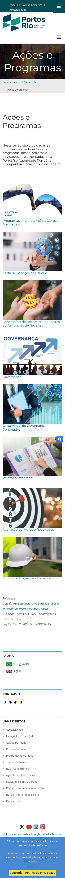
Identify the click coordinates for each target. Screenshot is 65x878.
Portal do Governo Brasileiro (26, 5)
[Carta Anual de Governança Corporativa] (32, 404)
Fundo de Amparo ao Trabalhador (29, 578)
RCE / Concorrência (17, 768)
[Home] (24, 22)
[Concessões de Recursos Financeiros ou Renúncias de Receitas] (32, 300)
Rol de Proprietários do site (22, 794)
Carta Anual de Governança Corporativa (24, 427)
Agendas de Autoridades (20, 775)
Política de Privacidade (40, 872)
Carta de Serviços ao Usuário (25, 273)
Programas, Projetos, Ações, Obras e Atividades (31, 222)
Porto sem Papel (16, 749)
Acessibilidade (18, 9)
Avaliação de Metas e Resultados (28, 530)
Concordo (16, 872)
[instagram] (35, 826)
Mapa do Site (13, 801)
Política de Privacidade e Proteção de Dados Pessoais (32, 834)
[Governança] (32, 355)
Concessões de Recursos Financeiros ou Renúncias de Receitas (31, 324)
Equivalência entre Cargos (21, 781)
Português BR (21, 664)
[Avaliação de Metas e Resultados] (32, 508)
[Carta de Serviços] (32, 251)
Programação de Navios (20, 755)
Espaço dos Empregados (21, 736)
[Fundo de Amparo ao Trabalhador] (32, 556)
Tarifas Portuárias (16, 762)
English (16, 671)
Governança (12, 377)
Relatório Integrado (18, 478)
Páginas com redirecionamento (25, 788)
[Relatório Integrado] (32, 456)
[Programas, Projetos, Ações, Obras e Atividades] (32, 199)
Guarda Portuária (16, 742)
